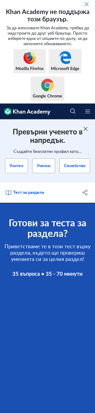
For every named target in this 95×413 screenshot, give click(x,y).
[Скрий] (86, 4)
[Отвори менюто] (87, 111)
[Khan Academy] (25, 111)
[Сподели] (85, 192)
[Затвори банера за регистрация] (85, 129)
